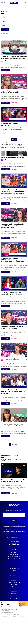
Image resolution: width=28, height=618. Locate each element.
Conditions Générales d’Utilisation (14, 561)
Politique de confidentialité (14, 556)
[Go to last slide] (24, 496)
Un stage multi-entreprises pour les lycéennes (12, 158)
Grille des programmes (14, 568)
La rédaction (14, 552)
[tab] (25, 3)
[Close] (27, 124)
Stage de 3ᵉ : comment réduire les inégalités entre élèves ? (12, 327)
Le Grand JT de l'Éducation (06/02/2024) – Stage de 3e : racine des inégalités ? (13, 391)
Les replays (14, 570)
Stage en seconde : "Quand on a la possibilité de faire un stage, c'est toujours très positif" (12, 225)
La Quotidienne (14, 589)
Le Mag (14, 586)
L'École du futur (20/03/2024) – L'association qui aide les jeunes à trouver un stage (12, 294)
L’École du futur (14, 580)
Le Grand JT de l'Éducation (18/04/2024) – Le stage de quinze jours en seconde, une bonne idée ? (12, 191)
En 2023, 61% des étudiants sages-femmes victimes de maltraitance (12, 425)
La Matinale (14, 584)
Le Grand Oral (14, 591)
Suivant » (16, 444)
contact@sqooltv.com (14, 541)
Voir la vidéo (5, 70)
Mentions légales (14, 554)
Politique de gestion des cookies (14, 558)
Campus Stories (14, 593)
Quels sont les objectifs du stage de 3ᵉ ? (14, 359)
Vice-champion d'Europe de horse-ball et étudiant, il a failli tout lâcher (13, 480)
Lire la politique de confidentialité (7, 612)
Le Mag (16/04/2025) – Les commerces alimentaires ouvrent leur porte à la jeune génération (14, 58)
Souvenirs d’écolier (14, 578)
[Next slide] (26, 496)
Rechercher (5, 29)
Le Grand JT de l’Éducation (14, 582)
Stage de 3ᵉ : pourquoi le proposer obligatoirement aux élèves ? (12, 91)
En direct (6, 2)
